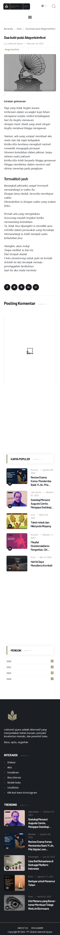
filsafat (34, 534)
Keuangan (33, 856)
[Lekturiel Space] (16, 8)
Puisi (19, 28)
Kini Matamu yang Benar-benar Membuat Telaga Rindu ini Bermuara (42, 904)
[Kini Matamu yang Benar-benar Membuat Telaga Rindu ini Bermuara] (14, 909)
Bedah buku (14, 782)
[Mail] (36, 287)
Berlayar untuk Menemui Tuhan (41, 882)
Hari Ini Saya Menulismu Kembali (41, 563)
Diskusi (11, 762)
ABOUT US (23, 927)
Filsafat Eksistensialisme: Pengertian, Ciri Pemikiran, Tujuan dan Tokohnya (40, 545)
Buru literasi (14, 777)
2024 (29, 678)
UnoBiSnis (13, 787)
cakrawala (36, 492)
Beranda (8, 28)
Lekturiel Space (44, 931)
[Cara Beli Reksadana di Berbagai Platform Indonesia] (14, 870)
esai (33, 514)
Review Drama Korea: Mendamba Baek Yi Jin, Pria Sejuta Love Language (41, 481)
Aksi (9, 767)
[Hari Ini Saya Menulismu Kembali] (16, 570)
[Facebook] (7, 287)
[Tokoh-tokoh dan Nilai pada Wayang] (16, 528)
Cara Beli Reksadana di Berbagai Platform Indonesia (40, 864)
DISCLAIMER (37, 927)
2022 (29, 667)
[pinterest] (21, 287)
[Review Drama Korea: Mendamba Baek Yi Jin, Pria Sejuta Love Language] (16, 483)
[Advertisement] (30, 416)
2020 (29, 661)
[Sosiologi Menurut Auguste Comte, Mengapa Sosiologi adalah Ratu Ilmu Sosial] (16, 505)
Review (34, 469)
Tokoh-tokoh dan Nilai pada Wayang (41, 524)
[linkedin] (29, 287)
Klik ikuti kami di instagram (22, 792)
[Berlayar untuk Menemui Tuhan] (14, 890)
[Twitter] (14, 287)
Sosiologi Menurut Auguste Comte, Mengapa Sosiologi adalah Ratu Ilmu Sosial (41, 503)
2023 (29, 673)
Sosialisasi (13, 772)
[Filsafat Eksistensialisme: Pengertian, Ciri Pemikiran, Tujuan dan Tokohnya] (16, 548)
